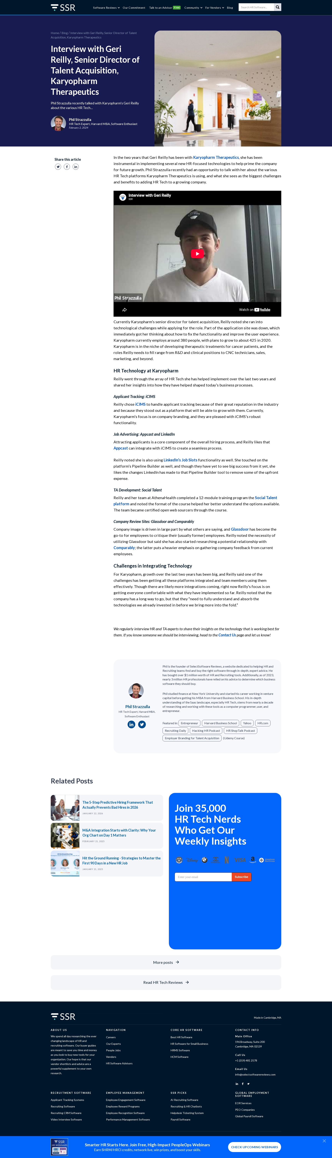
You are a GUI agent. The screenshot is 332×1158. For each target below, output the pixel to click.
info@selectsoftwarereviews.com (255, 1074)
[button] (106, 7)
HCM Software (179, 1056)
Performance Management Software (128, 1119)
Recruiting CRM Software (66, 1113)
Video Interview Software (66, 1119)
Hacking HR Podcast (206, 730)
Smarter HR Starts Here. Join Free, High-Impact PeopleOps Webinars (147, 1144)
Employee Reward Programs (123, 1106)
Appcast (121, 448)
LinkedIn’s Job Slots (180, 460)
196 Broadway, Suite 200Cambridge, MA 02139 (250, 1044)
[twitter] (248, 1084)
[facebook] (243, 1084)
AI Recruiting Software (184, 1099)
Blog (64, 33)
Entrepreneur (189, 723)
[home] (66, 7)
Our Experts (113, 1043)
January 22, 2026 (92, 813)
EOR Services (243, 1103)
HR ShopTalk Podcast (240, 730)
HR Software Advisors (119, 1063)
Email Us (241, 1069)
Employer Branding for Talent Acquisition (192, 738)
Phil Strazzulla (137, 706)
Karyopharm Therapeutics (216, 157)
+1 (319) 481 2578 (246, 1060)
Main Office (243, 1036)
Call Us (240, 1054)
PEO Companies (245, 1109)
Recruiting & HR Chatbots (186, 1106)
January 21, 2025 (92, 869)
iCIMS (140, 404)
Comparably (124, 547)
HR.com (262, 723)
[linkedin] (237, 1084)
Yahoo (247, 723)
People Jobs (113, 1050)
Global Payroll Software (249, 1116)
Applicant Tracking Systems (67, 1099)
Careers (111, 1037)
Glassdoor (240, 529)
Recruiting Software (63, 1106)
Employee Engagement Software (125, 1099)
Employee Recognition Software (125, 1113)
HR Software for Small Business (189, 1043)
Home (55, 33)
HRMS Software (180, 1050)
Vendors (111, 1056)
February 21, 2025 (93, 841)
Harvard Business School (220, 723)
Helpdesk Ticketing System (187, 1113)
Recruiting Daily (175, 730)
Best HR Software (181, 1037)
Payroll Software (180, 1119)
